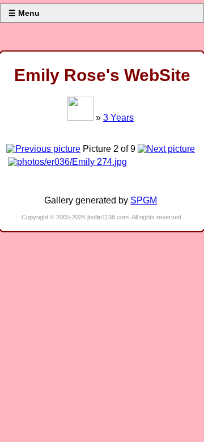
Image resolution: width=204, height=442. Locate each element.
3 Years (118, 117)
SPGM (143, 200)
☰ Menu (24, 13)
